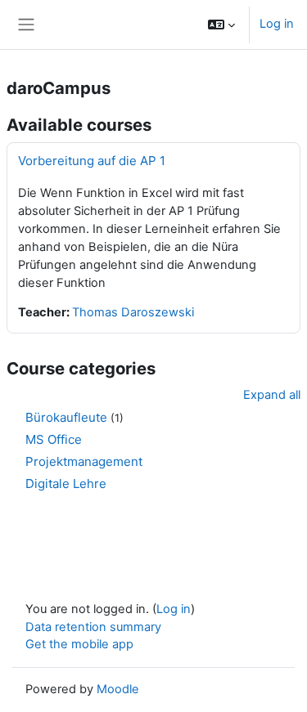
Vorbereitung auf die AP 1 (91, 160)
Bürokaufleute (66, 417)
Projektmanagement (83, 461)
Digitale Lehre (65, 483)
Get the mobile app (79, 644)
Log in (277, 23)
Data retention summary (93, 627)
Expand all (271, 394)
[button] (221, 24)
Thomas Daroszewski (133, 312)
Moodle (118, 689)
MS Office (53, 439)
